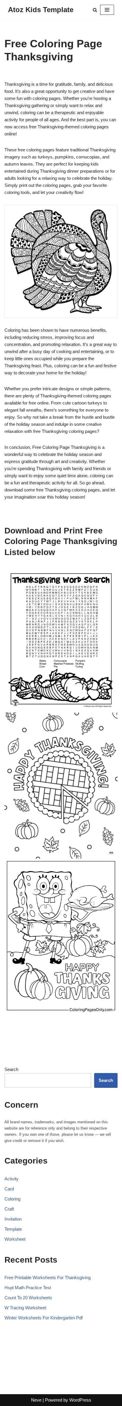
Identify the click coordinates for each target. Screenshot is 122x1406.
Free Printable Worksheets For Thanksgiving (47, 1277)
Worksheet (14, 1239)
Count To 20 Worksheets (28, 1297)
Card (9, 1188)
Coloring (12, 1198)
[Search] (95, 10)
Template (13, 1229)
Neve (36, 1399)
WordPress (80, 1399)
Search (11, 1069)
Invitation (13, 1218)
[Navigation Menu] (107, 10)
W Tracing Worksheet (25, 1307)
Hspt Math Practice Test (27, 1287)
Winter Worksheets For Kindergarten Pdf (43, 1317)
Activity (11, 1178)
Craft (9, 1208)
